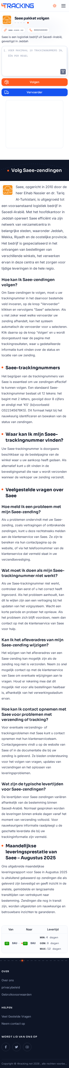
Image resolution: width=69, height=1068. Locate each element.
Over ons (8, 980)
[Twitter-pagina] (16, 1047)
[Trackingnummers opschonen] (63, 71)
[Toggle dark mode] (54, 6)
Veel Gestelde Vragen (16, 1016)
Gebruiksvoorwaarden (17, 994)
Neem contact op (13, 1023)
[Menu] (63, 6)
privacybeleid (11, 987)
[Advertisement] (34, 124)
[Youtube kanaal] (27, 1047)
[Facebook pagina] (6, 1047)
